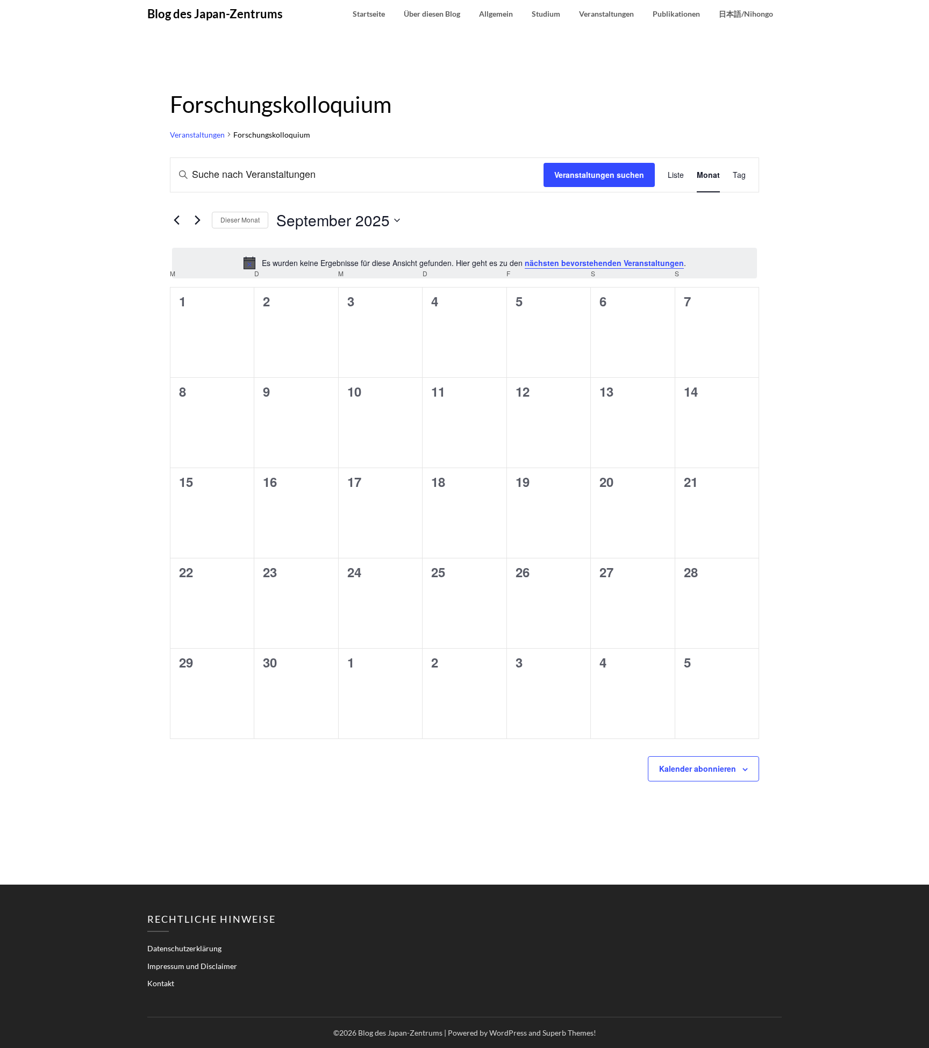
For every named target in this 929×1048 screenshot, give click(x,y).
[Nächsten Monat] (197, 220)
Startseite (369, 13)
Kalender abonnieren (697, 768)
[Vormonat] (176, 220)
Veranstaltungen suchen (599, 174)
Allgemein (496, 13)
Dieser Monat (240, 219)
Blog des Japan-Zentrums (215, 13)
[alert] (464, 263)
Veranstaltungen (606, 13)
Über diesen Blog (432, 13)
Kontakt (160, 983)
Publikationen (676, 13)
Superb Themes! (569, 1032)
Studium (546, 13)
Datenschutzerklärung (184, 948)
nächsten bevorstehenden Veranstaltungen (604, 262)
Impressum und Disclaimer (192, 966)
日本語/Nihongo (746, 13)
